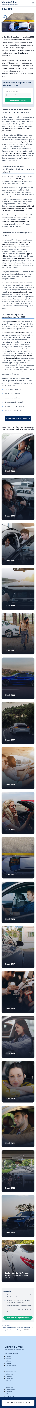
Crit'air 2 (8, 1359)
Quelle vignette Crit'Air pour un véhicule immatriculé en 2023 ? (17, 1275)
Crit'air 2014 (10, 1233)
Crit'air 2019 (10, 1053)
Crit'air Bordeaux (10, 1389)
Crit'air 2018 (10, 1009)
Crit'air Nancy (9, 1387)
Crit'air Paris (9, 1374)
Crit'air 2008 (10, 695)
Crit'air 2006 (10, 605)
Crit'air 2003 (10, 471)
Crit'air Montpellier (11, 1372)
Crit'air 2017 (10, 964)
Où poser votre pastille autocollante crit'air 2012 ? (20, 1311)
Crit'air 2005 (10, 560)
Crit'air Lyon (9, 1378)
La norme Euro (10, 1396)
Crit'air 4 (8, 1363)
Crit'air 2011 (10, 829)
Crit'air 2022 (10, 1188)
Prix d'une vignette (11, 1365)
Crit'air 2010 (10, 785)
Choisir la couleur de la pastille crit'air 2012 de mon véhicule (20, 1296)
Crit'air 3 (8, 1361)
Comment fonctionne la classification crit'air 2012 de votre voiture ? (20, 1301)
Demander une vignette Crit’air (18, 1318)
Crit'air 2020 (10, 1098)
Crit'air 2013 (10, 919)
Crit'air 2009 (10, 740)
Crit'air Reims (9, 1376)
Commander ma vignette (18, 100)
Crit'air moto (9, 1394)
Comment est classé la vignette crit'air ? (19, 1306)
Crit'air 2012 (10, 874)
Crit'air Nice (9, 1391)
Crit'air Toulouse (10, 1381)
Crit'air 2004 (10, 516)
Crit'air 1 (8, 1356)
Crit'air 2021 (10, 1143)
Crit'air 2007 (10, 650)
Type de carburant (11, 91)
